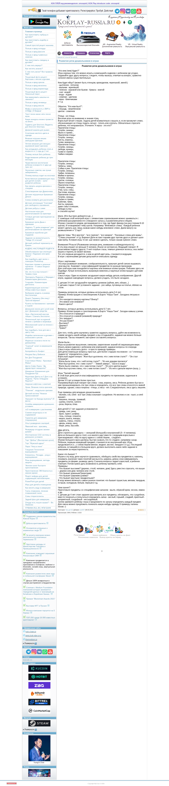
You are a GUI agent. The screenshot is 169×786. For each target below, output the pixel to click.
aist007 (82, 510)
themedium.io (31, 639)
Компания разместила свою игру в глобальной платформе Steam (39, 575)
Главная (59, 57)
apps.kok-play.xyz (33, 635)
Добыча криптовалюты (36, 523)
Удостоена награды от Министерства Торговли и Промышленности (34, 546)
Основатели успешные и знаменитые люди (35, 529)
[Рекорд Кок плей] (117, 13)
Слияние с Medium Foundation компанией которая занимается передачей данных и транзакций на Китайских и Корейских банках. (38, 590)
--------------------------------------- (39, 643)
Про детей (73, 57)
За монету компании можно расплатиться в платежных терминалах (36, 537)
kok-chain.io (31, 631)
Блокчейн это (27, 660)
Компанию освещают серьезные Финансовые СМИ (38, 554)
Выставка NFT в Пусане (36, 606)
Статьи (66, 57)
